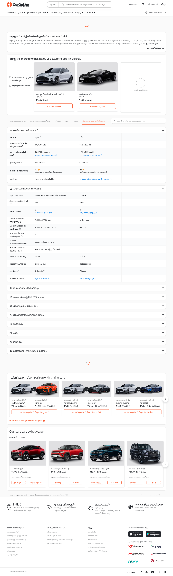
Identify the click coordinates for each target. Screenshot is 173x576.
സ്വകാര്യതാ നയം (14, 543)
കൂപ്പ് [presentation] (23, 437)
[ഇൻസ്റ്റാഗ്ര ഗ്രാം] (159, 572)
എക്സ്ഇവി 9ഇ (19, 482)
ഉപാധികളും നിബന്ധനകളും (17, 539)
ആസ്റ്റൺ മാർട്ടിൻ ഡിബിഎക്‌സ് (49, 94)
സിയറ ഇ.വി (36, 482)
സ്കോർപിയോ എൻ (136, 482)
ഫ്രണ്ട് (75, 482)
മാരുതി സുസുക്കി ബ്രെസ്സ (60, 469)
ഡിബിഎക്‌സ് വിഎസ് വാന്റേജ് (86, 412)
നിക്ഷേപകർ (11, 551)
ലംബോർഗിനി (41, 400)
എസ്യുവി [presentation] (13, 437)
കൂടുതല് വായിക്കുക (155, 48)
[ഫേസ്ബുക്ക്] (141, 572)
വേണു (58, 482)
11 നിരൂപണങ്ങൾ (100, 172)
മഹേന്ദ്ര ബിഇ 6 (17, 469)
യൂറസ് (38, 403)
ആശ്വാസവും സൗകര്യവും (40, 121)
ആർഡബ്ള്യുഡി (87, 278)
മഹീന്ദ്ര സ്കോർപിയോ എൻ (99, 469)
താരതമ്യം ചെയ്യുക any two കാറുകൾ (25, 420)
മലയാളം (132, 4)
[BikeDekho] (135, 546)
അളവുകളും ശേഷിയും (18, 121)
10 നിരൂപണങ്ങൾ (56, 172)
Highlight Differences (21, 85)
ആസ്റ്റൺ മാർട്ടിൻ (95, 400)
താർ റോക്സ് (97, 482)
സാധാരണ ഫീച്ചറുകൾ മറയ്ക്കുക (22, 78)
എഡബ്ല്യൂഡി (42, 278)
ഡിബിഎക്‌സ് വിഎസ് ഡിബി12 (138, 412)
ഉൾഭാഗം (57, 121)
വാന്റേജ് (91, 403)
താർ (153, 482)
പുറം (66, 121)
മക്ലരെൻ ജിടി (85, 94)
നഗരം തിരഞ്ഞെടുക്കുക (156, 12)
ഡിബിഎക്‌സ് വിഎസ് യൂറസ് (34, 412)
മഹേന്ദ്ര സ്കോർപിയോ (137, 469)
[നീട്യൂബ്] (152, 572)
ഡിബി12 (144, 403)
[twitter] (147, 572)
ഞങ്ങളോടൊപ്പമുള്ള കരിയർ (17, 536)
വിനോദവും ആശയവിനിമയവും (93, 121)
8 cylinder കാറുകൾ (43, 213)
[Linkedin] (165, 572)
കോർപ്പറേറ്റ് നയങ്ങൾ (14, 547)
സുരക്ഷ (75, 121)
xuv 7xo (114, 482)
